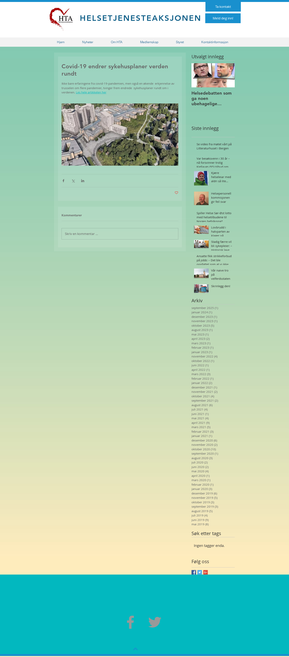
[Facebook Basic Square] (193, 572)
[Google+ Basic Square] (205, 572)
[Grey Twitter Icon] (155, 622)
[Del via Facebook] (63, 181)
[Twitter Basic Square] (199, 572)
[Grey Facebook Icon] (130, 622)
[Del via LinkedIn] (83, 181)
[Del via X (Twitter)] (73, 181)
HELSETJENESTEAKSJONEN (141, 18)
